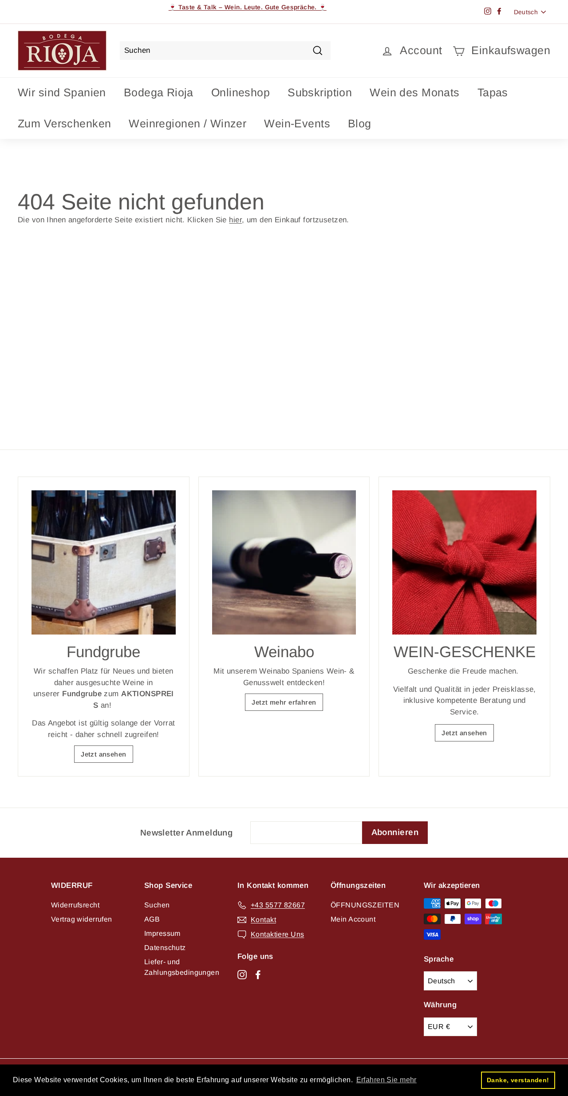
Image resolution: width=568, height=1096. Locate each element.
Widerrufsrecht (75, 905)
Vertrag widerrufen (81, 919)
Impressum (162, 933)
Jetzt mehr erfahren (284, 702)
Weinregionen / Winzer (187, 123)
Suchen (157, 905)
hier (235, 220)
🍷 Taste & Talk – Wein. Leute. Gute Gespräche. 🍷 (248, 7)
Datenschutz (165, 947)
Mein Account (353, 919)
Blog (359, 123)
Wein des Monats (414, 92)
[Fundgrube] (104, 562)
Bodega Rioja (158, 92)
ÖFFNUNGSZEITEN (365, 905)
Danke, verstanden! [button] (518, 1080)
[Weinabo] (284, 562)
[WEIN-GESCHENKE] (464, 562)
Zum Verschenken (64, 123)
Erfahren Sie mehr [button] (386, 1080)
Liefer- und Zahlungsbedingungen (181, 967)
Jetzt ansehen (103, 754)
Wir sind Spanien (62, 92)
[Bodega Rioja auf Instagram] (242, 974)
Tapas (492, 92)
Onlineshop (240, 92)
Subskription (320, 92)
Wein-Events (297, 123)
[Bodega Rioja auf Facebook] (258, 974)
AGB (152, 919)
